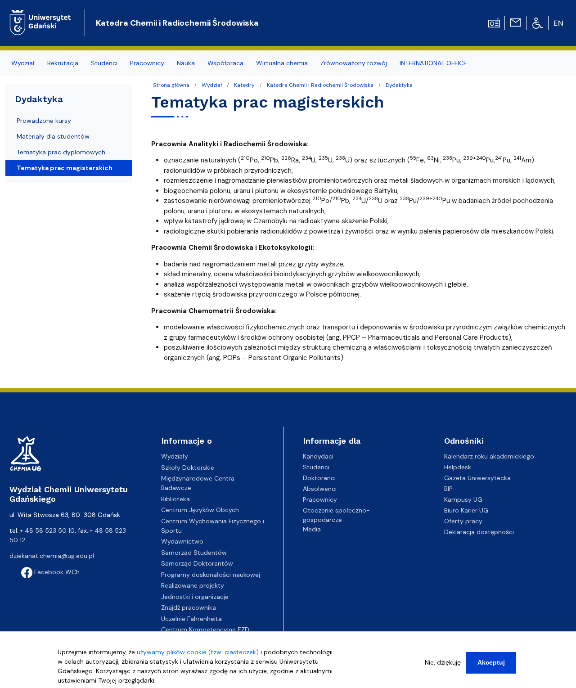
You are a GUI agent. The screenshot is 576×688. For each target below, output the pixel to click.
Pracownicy (320, 499)
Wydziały (174, 456)
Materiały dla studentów (53, 136)
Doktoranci (319, 478)
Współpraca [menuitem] (225, 63)
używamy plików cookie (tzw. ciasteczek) (198, 652)
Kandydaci (318, 456)
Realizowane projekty (192, 585)
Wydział (212, 85)
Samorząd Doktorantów (197, 563)
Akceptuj (491, 662)
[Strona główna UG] (40, 15)
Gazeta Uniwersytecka (477, 478)
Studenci (316, 467)
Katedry (244, 85)
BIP (448, 489)
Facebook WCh (56, 572)
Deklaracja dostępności (479, 532)
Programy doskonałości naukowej (210, 575)
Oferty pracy (463, 521)
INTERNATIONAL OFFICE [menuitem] (433, 63)
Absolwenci (320, 489)
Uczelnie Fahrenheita (191, 619)
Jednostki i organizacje (195, 597)
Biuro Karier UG (466, 510)
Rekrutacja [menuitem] (62, 63)
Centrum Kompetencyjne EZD (205, 629)
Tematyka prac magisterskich (64, 168)
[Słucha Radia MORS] (494, 22)
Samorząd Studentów (194, 553)
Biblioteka (175, 499)
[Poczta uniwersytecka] (515, 22)
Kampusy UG (463, 499)
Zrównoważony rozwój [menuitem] (353, 63)
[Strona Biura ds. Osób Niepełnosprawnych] (537, 22)
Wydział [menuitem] (23, 63)
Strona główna (171, 85)
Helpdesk (457, 467)
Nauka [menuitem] (186, 63)
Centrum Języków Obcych (200, 510)
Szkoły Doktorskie (187, 467)
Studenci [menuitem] (104, 63)
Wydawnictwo (182, 541)
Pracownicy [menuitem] (147, 63)
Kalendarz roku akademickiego (489, 456)
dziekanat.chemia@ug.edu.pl (51, 556)
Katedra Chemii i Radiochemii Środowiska (177, 23)
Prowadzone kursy (44, 121)
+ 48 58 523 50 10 (47, 530)
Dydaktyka (399, 85)
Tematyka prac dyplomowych (61, 152)
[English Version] (559, 23)
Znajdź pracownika (188, 607)
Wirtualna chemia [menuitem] (282, 63)
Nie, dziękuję (443, 662)
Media (312, 529)
